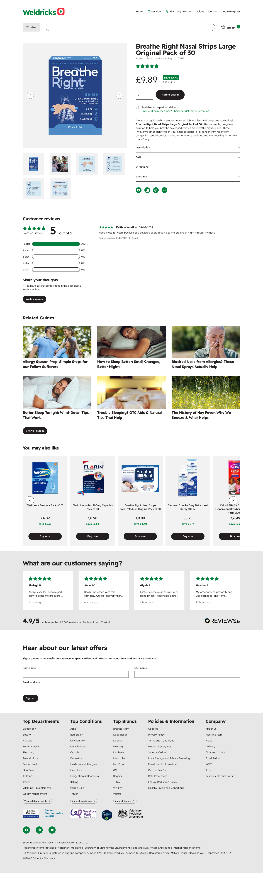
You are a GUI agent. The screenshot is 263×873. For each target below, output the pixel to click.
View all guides (35, 430)
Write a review (34, 299)
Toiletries (28, 776)
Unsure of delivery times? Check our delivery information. (176, 111)
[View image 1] (35, 164)
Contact (213, 11)
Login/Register (231, 11)
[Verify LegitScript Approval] (106, 815)
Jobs (208, 770)
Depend (118, 740)
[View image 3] (88, 164)
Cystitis (74, 752)
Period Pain (77, 787)
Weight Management (35, 793)
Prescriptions (30, 758)
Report (135, 238)
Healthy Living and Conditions (166, 787)
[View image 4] (115, 164)
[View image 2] (62, 164)
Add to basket (170, 94)
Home (139, 11)
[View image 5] (35, 188)
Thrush (74, 793)
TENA (116, 782)
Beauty (27, 734)
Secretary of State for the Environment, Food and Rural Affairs (121, 847)
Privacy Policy (156, 734)
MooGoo (118, 764)
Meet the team (214, 734)
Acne (73, 728)
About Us (211, 728)
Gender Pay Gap (157, 770)
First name (29, 668)
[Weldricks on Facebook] (26, 830)
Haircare (27, 740)
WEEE (209, 764)
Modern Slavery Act (159, 746)
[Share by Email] (164, 190)
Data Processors (157, 776)
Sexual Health (30, 764)
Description (143, 147)
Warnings (142, 176)
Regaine (118, 776)
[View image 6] (62, 188)
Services (156, 11)
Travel (26, 782)
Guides (200, 11)
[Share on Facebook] (139, 190)
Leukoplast (119, 758)
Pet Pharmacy (31, 746)
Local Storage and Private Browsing (169, 758)
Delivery (210, 746)
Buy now (45, 536)
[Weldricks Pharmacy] (46, 11)
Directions (142, 166)
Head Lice (76, 770)
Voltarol (117, 793)
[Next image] (119, 95)
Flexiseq (118, 746)
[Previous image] (30, 95)
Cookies (153, 728)
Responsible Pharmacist (220, 776)
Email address (31, 682)
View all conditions (82, 801)
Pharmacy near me (180, 11)
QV (115, 770)
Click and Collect (215, 752)
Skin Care (28, 770)
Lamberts (118, 752)
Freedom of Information (162, 764)
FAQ (138, 157)
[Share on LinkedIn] (147, 190)
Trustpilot (106, 622)
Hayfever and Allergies (83, 764)
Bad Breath (76, 734)
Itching (74, 782)
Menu (34, 27)
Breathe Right (166, 58)
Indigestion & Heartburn (84, 776)
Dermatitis (76, 758)
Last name (140, 668)
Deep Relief (120, 734)
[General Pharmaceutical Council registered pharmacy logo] (55, 815)
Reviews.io (89, 622)
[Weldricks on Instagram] (39, 830)
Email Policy (213, 758)
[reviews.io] (222, 621)
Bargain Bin (29, 728)
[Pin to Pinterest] (156, 190)
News (209, 740)
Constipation (78, 746)
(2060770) (82, 842)
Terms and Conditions (161, 740)
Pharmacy (28, 752)
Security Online (157, 752)
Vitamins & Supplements (37, 787)
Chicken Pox (77, 740)
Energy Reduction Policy (162, 782)
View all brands (123, 801)
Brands (151, 58)
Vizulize (117, 787)
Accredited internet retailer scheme (180, 847)
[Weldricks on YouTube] (52, 830)
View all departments (35, 801)
